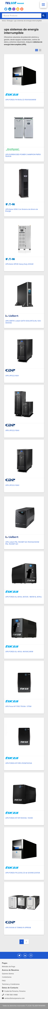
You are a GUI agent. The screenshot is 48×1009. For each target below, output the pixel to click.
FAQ (3, 981)
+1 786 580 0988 (11, 995)
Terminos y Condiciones (11, 984)
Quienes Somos (8, 974)
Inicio (4, 21)
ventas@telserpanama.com (15, 998)
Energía (10, 21)
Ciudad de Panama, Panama (14, 991)
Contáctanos (6, 977)
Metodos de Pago (8, 967)
